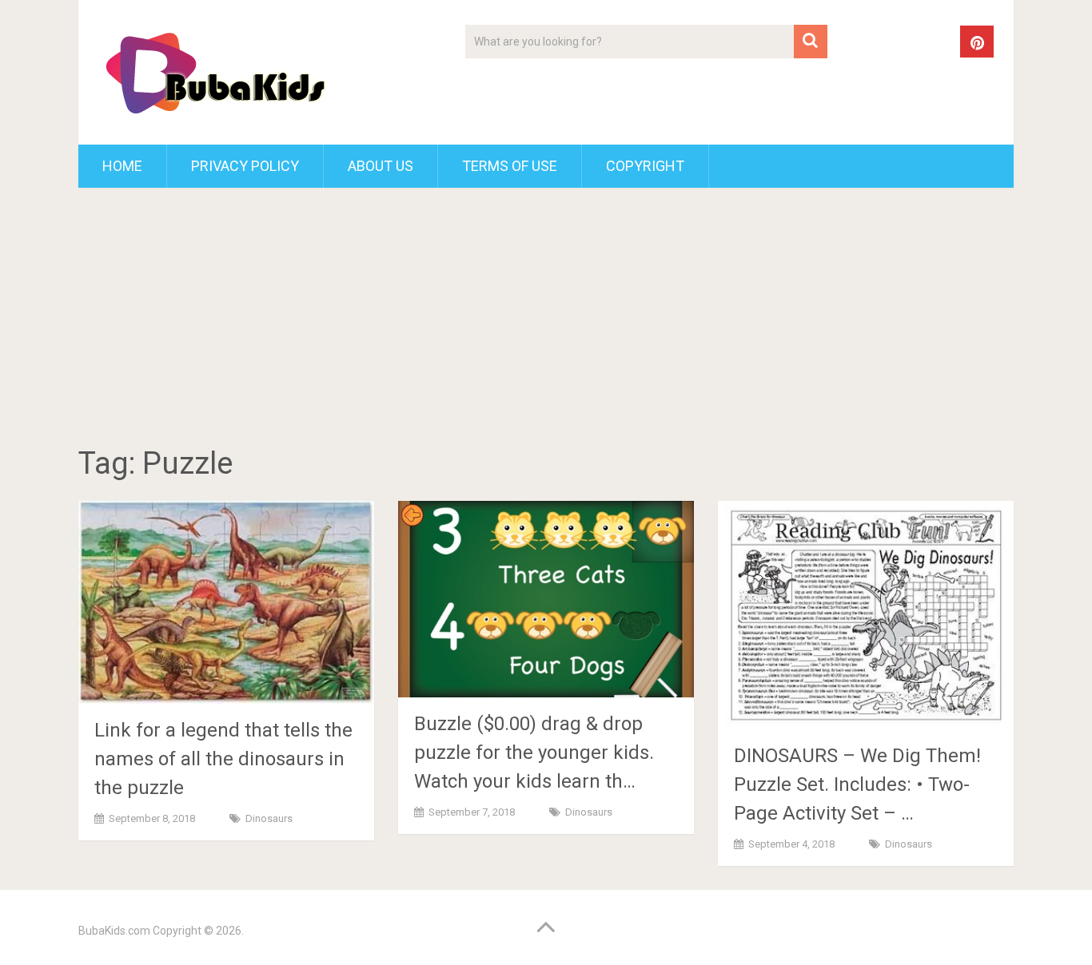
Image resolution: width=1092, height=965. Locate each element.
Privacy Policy (245, 165)
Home (122, 165)
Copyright (645, 165)
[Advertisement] (546, 319)
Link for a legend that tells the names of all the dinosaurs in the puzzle (223, 759)
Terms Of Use (509, 165)
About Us (380, 165)
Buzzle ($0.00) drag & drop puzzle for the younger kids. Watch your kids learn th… (534, 752)
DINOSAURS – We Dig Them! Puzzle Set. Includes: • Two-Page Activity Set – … (857, 784)
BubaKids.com (114, 930)
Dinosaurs (269, 818)
